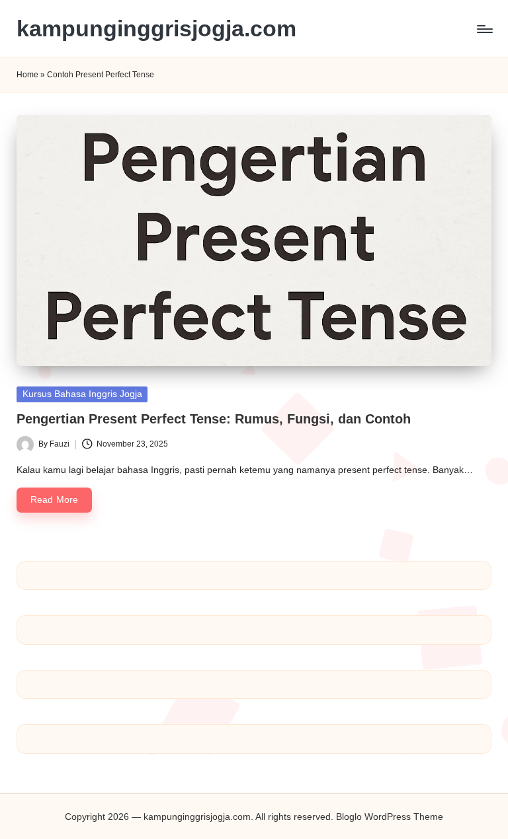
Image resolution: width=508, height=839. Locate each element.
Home (27, 74)
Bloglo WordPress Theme (389, 816)
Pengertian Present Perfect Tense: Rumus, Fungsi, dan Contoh (214, 419)
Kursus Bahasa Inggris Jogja (82, 394)
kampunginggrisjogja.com (156, 29)
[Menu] (484, 29)
